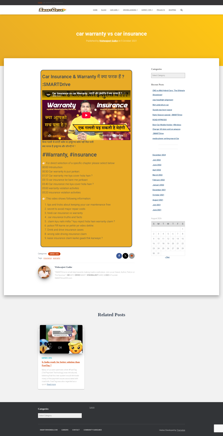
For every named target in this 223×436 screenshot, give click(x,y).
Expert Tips (147, 10)
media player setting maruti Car (166, 138)
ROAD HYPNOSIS (160, 120)
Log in (92, 407)
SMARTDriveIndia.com (49, 430)
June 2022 (157, 165)
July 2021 (157, 205)
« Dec (167, 257)
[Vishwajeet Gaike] (44, 272)
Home (40, 2)
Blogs (103, 10)
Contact (76, 430)
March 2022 (157, 175)
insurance (47, 258)
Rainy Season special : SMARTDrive (167, 115)
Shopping (172, 10)
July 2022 (157, 160)
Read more (51, 384)
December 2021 (159, 190)
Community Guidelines (93, 430)
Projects (161, 10)
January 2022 (158, 185)
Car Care (114, 10)
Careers (64, 430)
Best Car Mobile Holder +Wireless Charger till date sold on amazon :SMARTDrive (167, 129)
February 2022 (159, 180)
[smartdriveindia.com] (53, 10)
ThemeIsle (181, 430)
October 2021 (158, 195)
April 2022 (157, 170)
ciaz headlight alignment (163, 100)
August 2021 (158, 200)
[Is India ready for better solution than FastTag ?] (61, 339)
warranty (56, 258)
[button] (118, 10)
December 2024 (159, 155)
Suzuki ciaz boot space (162, 110)
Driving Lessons (129, 10)
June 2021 (157, 210)
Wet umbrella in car (161, 105)
